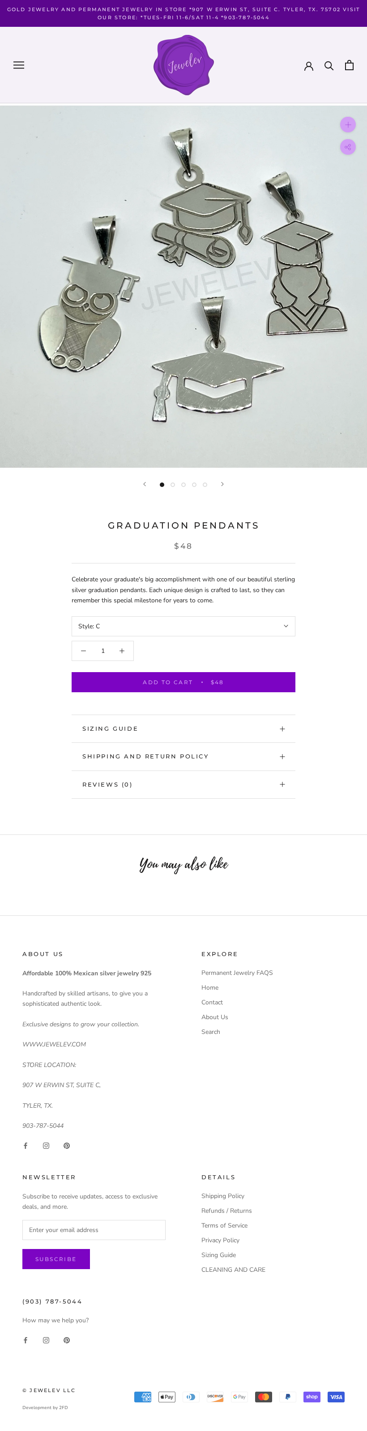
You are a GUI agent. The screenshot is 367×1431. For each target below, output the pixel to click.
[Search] (329, 65)
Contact (212, 1002)
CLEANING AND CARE (233, 1270)
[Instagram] (46, 1145)
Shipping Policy (222, 1196)
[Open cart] (349, 65)
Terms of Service (224, 1225)
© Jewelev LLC (49, 1390)
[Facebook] (25, 1145)
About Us (214, 1017)
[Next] (222, 484)
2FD (63, 1408)
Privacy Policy (220, 1240)
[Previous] (144, 484)
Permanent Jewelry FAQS (237, 973)
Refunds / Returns (226, 1211)
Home (209, 987)
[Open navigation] (18, 65)
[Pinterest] (67, 1145)
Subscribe (56, 1259)
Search (210, 1032)
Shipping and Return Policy (145, 756)
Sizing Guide (110, 728)
